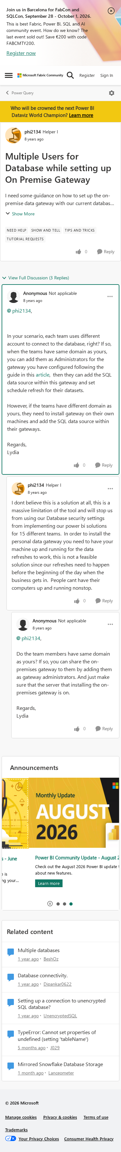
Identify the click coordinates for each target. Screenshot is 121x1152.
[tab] (58, 903)
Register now (21, 52)
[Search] (70, 75)
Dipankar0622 (58, 984)
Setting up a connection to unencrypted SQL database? (62, 1004)
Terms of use (96, 1117)
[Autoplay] (50, 903)
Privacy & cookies (60, 1117)
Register (87, 75)
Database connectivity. (42, 975)
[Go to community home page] (40, 75)
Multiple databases (39, 950)
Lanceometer (61, 1073)
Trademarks (16, 1129)
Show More (23, 214)
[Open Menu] (111, 93)
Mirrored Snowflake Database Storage (60, 1064)
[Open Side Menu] (9, 75)
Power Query (23, 92)
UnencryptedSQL (60, 1015)
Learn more (81, 115)
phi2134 (33, 132)
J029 (55, 1047)
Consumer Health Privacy (89, 1138)
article (42, 374)
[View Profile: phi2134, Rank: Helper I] (13, 135)
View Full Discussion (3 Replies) (38, 278)
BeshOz (51, 959)
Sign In (106, 75)
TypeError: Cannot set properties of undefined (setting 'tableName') (57, 1035)
